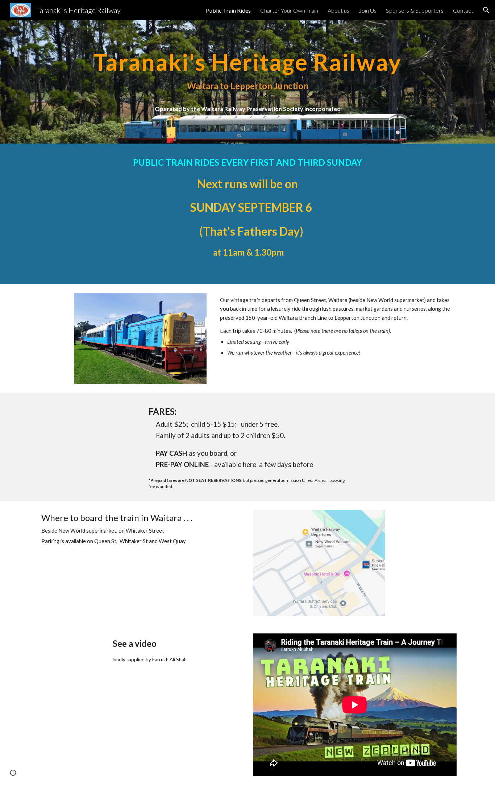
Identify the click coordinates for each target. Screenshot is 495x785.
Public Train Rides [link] (228, 10)
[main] (247, 82)
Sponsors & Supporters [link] (415, 10)
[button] (486, 10)
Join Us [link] (368, 10)
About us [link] (338, 10)
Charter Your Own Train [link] (289, 10)
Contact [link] (463, 10)
